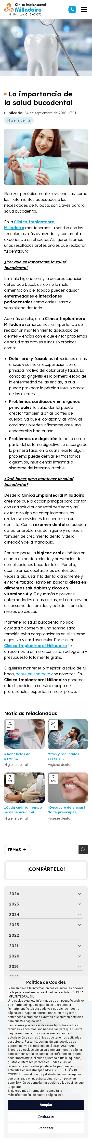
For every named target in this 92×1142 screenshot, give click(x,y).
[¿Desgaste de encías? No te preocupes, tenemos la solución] (68, 787)
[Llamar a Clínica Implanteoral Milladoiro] (72, 9)
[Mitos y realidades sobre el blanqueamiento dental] (68, 734)
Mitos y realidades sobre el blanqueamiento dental (63, 756)
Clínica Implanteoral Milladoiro (35, 645)
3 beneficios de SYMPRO (17, 756)
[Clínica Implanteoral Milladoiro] (25, 9)
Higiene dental (19, 120)
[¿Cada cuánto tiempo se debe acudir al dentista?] (24, 787)
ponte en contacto (33, 673)
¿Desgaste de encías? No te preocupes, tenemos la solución (66, 809)
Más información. (20, 1095)
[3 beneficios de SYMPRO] (24, 734)
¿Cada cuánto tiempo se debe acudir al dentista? (23, 809)
